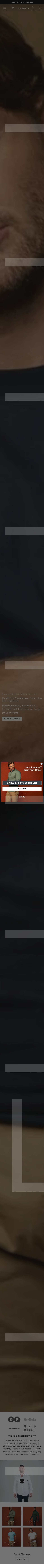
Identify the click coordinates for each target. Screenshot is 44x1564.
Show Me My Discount (22, 782)
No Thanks (22, 788)
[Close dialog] (42, 764)
